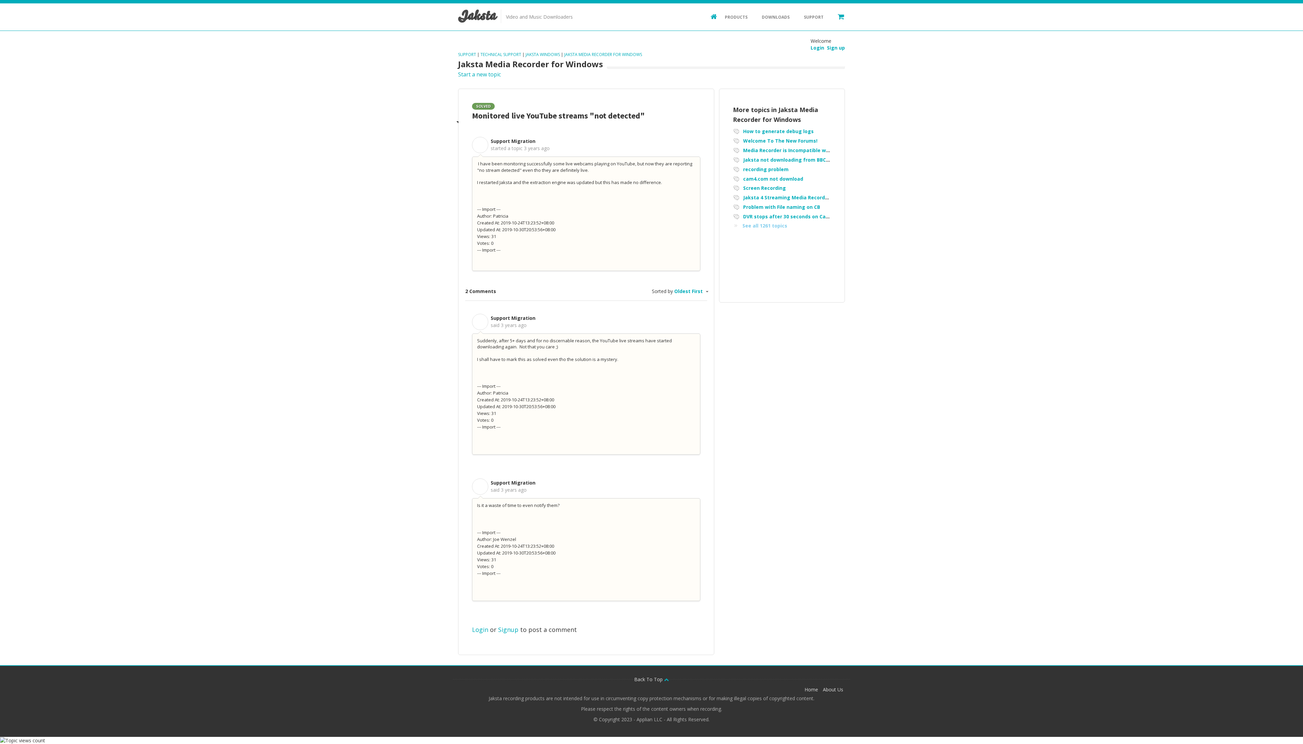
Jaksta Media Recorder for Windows (603, 54)
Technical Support (500, 54)
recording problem (766, 169)
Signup (508, 629)
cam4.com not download (773, 179)
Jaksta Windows (543, 54)
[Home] (710, 16)
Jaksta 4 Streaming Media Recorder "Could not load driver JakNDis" (825, 197)
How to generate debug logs (778, 131)
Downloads (776, 17)
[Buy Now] (838, 16)
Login (480, 629)
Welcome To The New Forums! (780, 141)
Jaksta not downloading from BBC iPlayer (793, 160)
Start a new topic (479, 74)
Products (736, 17)
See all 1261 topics (764, 225)
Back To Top (649, 679)
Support (814, 17)
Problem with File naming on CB (781, 207)
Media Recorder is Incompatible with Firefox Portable (808, 150)
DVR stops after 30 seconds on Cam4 (788, 216)
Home (811, 689)
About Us (833, 689)
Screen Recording (764, 188)
